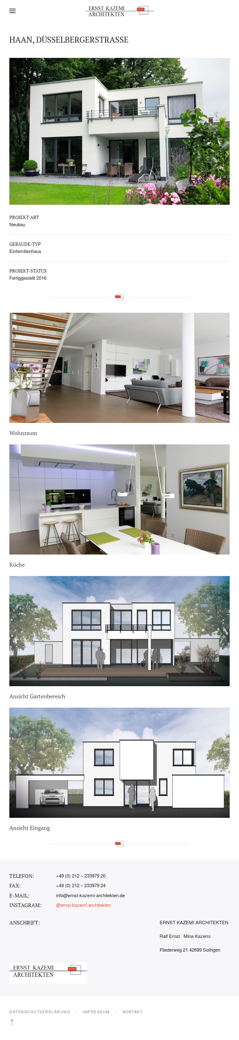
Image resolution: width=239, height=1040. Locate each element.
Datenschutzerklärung (39, 1011)
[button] (12, 11)
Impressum (96, 1011)
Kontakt (133, 1011)
